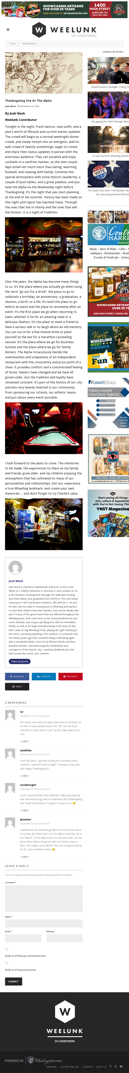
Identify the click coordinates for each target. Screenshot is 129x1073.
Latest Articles (113, 51)
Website (50, 931)
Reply (26, 741)
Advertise (88, 1067)
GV (21, 711)
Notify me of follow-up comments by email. (25, 955)
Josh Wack (10, 106)
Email (8, 931)
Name (8, 916)
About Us (101, 1067)
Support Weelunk (69, 1067)
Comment (10, 882)
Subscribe (51, 1067)
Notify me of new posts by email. (20, 969)
